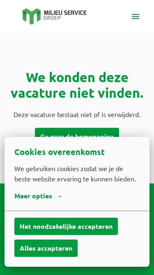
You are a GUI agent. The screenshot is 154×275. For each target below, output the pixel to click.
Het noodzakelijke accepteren (66, 226)
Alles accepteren (46, 248)
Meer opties (33, 195)
